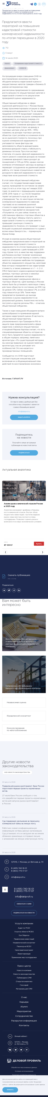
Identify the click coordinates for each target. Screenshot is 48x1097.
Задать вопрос (24, 417)
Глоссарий (24, 985)
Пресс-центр (24, 966)
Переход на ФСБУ (24, 946)
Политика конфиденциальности (24, 1075)
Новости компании (24, 970)
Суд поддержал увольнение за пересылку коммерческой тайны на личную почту (21, 822)
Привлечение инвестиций (24, 939)
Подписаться (24, 452)
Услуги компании (24, 924)
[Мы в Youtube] (21, 1050)
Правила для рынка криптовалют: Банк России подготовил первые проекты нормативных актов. (23, 788)
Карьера (24, 1002)
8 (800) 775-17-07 (19, 871)
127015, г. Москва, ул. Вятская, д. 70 (21, 1043)
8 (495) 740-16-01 (19, 868)
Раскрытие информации (24, 1021)
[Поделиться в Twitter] (9, 590)
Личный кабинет (21, 1036)
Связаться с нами (24, 904)
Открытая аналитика (24, 981)
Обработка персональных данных (24, 1067)
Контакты (24, 1025)
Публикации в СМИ (24, 978)
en (44, 4)
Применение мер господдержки (24, 957)
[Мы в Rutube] (27, 1050)
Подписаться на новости (24, 912)
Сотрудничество (24, 1016)
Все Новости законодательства (17, 772)
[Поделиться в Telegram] (14, 590)
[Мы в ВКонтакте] (10, 1050)
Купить (39, 544)
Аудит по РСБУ (24, 928)
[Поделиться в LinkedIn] (19, 590)
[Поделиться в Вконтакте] (4, 590)
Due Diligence (24, 935)
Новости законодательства (24, 974)
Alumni (24, 1007)
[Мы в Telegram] (15, 1050)
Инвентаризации (24, 954)
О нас (24, 997)
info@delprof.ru (24, 411)
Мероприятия (24, 1011)
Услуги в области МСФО (24, 931)
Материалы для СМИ (24, 989)
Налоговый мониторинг (24, 950)
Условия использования (24, 1071)
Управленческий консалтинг (24, 943)
